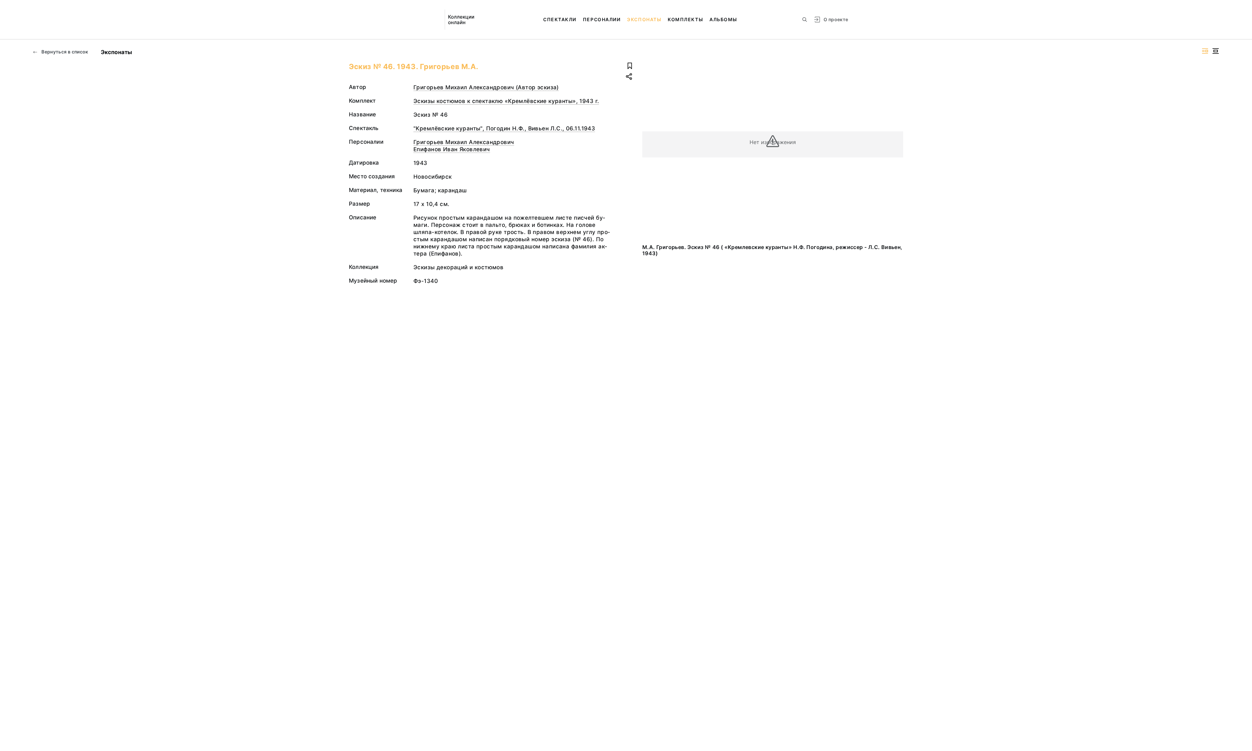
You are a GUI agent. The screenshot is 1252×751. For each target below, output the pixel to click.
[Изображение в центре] (1215, 51)
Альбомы (723, 19)
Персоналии (601, 19)
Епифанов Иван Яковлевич (451, 149)
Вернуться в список (64, 51)
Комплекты (685, 19)
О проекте (836, 19)
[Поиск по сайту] (804, 19)
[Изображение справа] (1205, 51)
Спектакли (559, 19)
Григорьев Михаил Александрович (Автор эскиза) (486, 87)
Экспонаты (644, 19)
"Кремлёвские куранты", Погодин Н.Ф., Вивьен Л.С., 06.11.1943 (504, 128)
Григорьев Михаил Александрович (463, 142)
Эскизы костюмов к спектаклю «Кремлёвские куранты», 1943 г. (506, 101)
